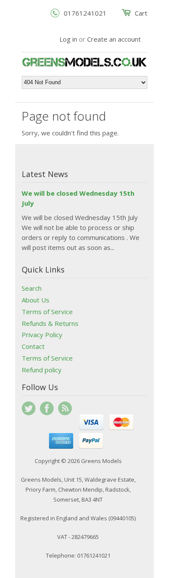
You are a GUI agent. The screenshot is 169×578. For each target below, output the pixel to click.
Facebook (47, 408)
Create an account (114, 39)
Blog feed (65, 408)
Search (32, 288)
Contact (33, 346)
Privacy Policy (42, 334)
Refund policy (42, 369)
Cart (141, 13)
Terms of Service (47, 311)
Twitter (29, 408)
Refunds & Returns (50, 323)
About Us (35, 300)
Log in (68, 39)
